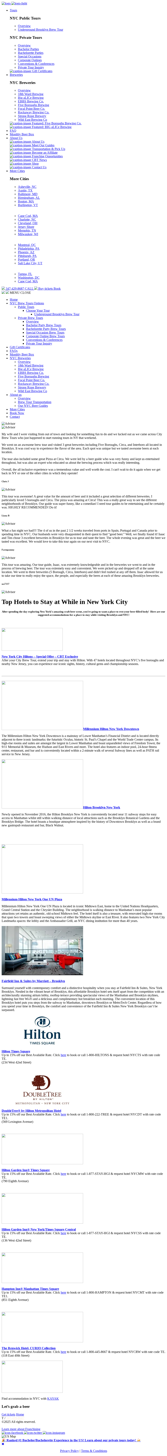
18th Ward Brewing (30, 94)
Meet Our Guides (42, 145)
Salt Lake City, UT (30, 263)
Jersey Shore (26, 227)
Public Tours (26, 307)
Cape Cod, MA (28, 216)
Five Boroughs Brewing (33, 105)
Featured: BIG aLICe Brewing (51, 127)
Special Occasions (29, 56)
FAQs (14, 351)
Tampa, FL (25, 274)
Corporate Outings (30, 60)
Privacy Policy (69, 1451)
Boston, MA (26, 201)
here (63, 1055)
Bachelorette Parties (30, 52)
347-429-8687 (15, 1418)
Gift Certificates (41, 71)
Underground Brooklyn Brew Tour (40, 29)
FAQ (13, 130)
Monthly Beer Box (22, 134)
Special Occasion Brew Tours (45, 332)
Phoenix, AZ (26, 252)
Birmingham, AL (29, 197)
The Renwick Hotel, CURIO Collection (29, 1348)
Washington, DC (29, 277)
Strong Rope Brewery (32, 116)
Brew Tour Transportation (34, 402)
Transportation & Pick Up (48, 149)
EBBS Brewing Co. (31, 101)
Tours (13, 10)
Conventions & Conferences (36, 63)
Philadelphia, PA (29, 248)
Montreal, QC (27, 245)
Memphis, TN (27, 230)
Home (14, 299)
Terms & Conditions (94, 1451)
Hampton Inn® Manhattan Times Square (30, 1289)
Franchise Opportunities (47, 156)
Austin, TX (25, 190)
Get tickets (8, 1414)
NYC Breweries (20, 358)
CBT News (39, 160)
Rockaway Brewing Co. (33, 112)
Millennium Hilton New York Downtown (111, 729)
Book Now (17, 413)
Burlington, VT (28, 205)
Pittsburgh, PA (27, 256)
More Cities (17, 171)
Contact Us (38, 167)
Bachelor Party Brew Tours (43, 325)
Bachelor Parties (28, 49)
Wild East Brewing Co (32, 119)
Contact (15, 416)
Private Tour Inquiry (31, 67)
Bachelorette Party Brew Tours (46, 329)
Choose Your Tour (38, 310)
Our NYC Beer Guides (33, 405)
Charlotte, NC (27, 219)
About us (16, 394)
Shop (35, 163)
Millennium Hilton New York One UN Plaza (32, 899)
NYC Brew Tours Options (27, 303)
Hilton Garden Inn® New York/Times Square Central (39, 1229)
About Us (16, 138)
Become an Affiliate (44, 152)
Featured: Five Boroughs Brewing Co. (56, 123)
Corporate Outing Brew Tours (45, 336)
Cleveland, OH (27, 223)
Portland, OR (26, 259)
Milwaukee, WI (28, 234)
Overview (24, 26)
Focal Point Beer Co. (31, 108)
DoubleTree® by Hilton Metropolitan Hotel (31, 1110)
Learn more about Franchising (21, 1429)
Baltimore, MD (27, 194)
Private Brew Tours (30, 318)
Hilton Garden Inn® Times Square (26, 1170)
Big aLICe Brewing (31, 97)
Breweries (16, 74)
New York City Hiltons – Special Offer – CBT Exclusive (40, 656)
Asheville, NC (27, 186)
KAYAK (53, 1398)
